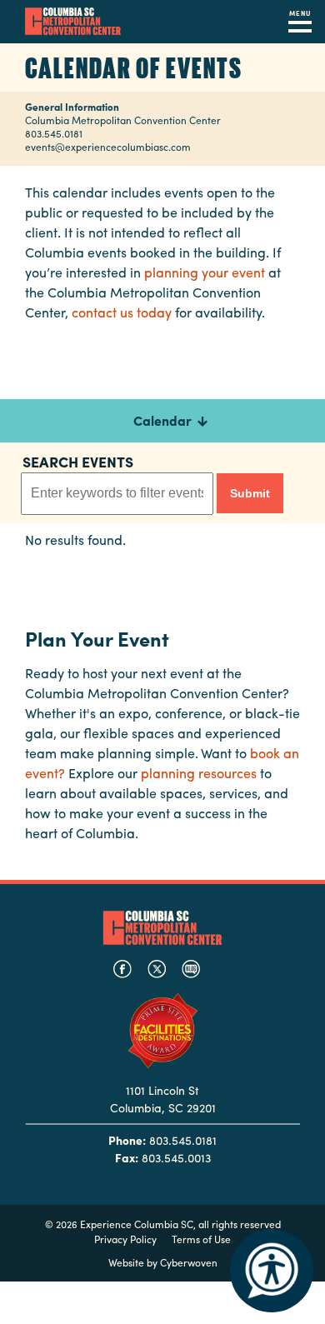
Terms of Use (201, 1239)
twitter (157, 969)
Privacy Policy (125, 1239)
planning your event (204, 272)
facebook (122, 969)
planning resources (199, 772)
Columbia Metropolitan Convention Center (73, 22)
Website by (163, 1262)
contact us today (122, 312)
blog (191, 969)
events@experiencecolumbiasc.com (108, 146)
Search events (77, 461)
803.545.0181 (53, 133)
